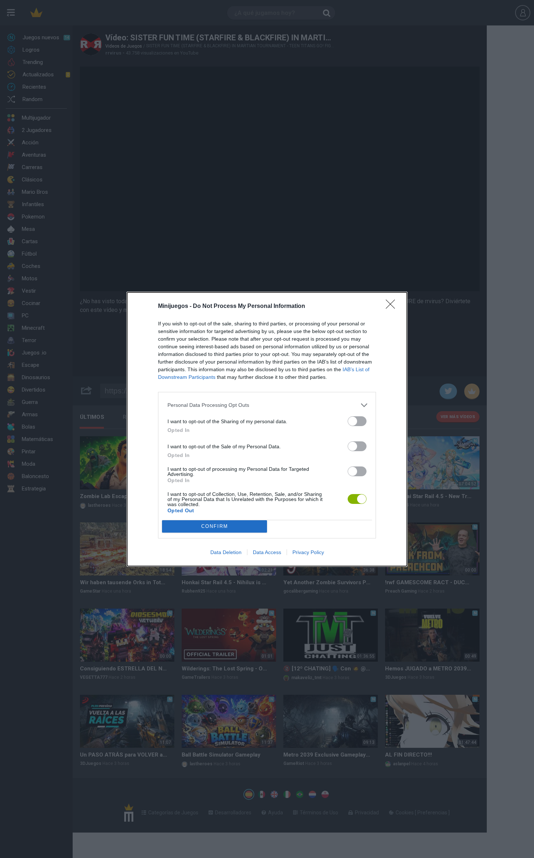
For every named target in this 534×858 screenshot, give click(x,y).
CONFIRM (214, 526)
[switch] (357, 421)
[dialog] (267, 429)
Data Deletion (226, 552)
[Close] (393, 306)
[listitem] (267, 405)
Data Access (267, 552)
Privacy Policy (308, 552)
